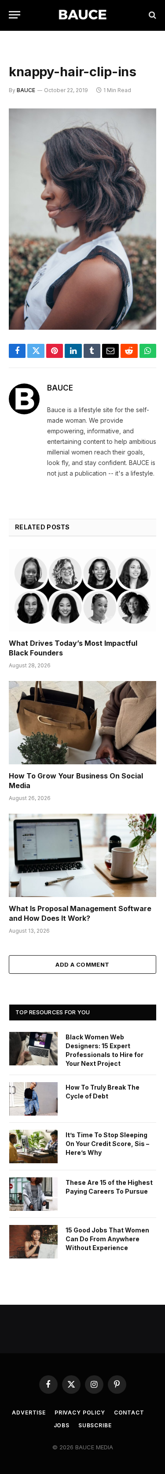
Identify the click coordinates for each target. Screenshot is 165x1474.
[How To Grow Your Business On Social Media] (82, 722)
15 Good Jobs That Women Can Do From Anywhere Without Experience (107, 1238)
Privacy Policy (80, 1412)
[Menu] (14, 15)
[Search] (151, 15)
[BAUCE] (82, 15)
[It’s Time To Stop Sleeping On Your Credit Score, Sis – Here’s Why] (33, 1146)
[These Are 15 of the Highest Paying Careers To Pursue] (33, 1194)
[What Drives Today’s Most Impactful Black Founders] (82, 590)
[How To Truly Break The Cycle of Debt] (33, 1099)
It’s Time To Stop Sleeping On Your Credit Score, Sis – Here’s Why (107, 1143)
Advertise (29, 1412)
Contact (129, 1412)
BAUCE (26, 90)
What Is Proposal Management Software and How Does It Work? (80, 913)
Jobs (62, 1425)
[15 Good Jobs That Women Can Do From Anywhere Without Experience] (33, 1241)
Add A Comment (82, 964)
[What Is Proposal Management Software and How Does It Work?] (82, 855)
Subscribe (95, 1425)
